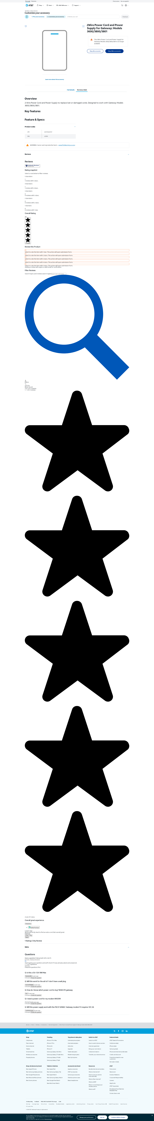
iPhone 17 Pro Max (52, 1040)
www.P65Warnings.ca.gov (67, 145)
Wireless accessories (31, 1054)
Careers (112, 1080)
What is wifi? (92, 1089)
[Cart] (122, 5)
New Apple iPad (51, 1069)
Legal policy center (70, 1104)
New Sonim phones (31, 1080)
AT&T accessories (72, 1072)
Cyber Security (123, 1104)
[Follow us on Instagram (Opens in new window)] (122, 1031)
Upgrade (70, 1049)
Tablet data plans (72, 1052)
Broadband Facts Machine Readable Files (117, 1089)
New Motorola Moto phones (33, 1077)
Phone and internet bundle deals (118, 1052)
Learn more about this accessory (54, 79)
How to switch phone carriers (97, 1043)
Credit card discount (115, 1054)
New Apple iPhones (31, 1069)
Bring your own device (95, 1049)
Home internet (30, 1046)
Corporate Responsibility (116, 1077)
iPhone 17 (49, 1049)
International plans (73, 1043)
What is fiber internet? (95, 1079)
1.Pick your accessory (38, 16)
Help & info (113, 1083)
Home (32, 1024)
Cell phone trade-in (94, 1052)
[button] (26, 26)
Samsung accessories (74, 1075)
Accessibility (51, 1104)
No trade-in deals (114, 1062)
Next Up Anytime (72, 1057)
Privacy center (90, 1104)
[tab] (71, 90)
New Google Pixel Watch (53, 1080)
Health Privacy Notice (113, 1104)
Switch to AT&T (93, 1040)
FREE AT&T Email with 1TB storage (49, 1101)
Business (33, 1)
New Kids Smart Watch (53, 1083)
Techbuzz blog (29, 1101)
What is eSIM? (92, 1082)
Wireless (38, 1024)
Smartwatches (30, 1052)
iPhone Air (50, 1046)
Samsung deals (114, 1049)
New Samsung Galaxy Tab (54, 1072)
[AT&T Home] (29, 5)
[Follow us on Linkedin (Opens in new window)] (126, 1031)
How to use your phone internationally (95, 1075)
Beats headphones (73, 1080)
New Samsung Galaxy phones (34, 1072)
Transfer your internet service (97, 1054)
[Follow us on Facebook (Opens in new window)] (118, 1031)
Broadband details (60, 1104)
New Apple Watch (52, 1075)
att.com (28, 1024)
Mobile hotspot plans (73, 1054)
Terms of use (44, 1104)
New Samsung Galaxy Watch (55, 1077)
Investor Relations (114, 1075)
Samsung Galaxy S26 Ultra (54, 1052)
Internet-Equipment (53, 1024)
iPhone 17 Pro (50, 1043)
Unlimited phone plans (74, 1040)
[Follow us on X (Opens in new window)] (114, 1031)
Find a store (116, 1)
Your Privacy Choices (100, 1104)
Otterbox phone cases (74, 1077)
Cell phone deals (114, 1043)
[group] (35, 1037)
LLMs (60, 1101)
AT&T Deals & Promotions (117, 1040)
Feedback (37, 1101)
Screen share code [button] (115, 1093)
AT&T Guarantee (114, 1086)
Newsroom (113, 1072)
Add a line (70, 1046)
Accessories (44, 1024)
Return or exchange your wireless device (96, 1085)
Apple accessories (73, 1069)
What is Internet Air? (94, 1072)
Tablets (28, 1049)
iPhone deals (113, 1046)
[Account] (126, 5)
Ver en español (125, 1)
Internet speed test (94, 1046)
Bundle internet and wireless (96, 1069)
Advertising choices (80, 1104)
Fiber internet (30, 1043)
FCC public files (29, 1106)
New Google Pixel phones (33, 1075)
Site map (28, 1104)
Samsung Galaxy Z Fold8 (53, 1057)
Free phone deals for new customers (116, 1058)
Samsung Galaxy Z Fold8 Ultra (55, 1054)
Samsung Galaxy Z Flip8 (53, 1060)
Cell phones (29, 1040)
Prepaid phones (30, 1057)
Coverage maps (35, 1104)
